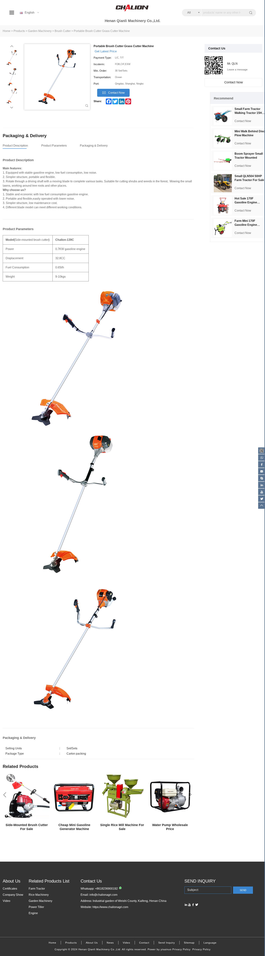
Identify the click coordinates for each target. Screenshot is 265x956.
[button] (11, 46)
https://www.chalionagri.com (110, 907)
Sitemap (189, 942)
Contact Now (233, 82)
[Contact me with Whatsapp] (120, 889)
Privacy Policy (181, 949)
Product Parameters (54, 145)
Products (19, 30)
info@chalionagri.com (103, 894)
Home (6, 30)
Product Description (15, 145)
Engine (33, 913)
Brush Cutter (63, 30)
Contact (144, 942)
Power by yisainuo (159, 949)
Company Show (13, 894)
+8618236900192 (106, 888)
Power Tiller (36, 907)
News (110, 942)
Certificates (10, 888)
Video (6, 900)
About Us (92, 942)
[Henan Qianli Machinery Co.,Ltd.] (132, 8)
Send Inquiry (166, 942)
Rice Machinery (39, 894)
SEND (243, 890)
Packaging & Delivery (94, 145)
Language (210, 942)
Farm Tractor (37, 888)
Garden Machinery (40, 30)
